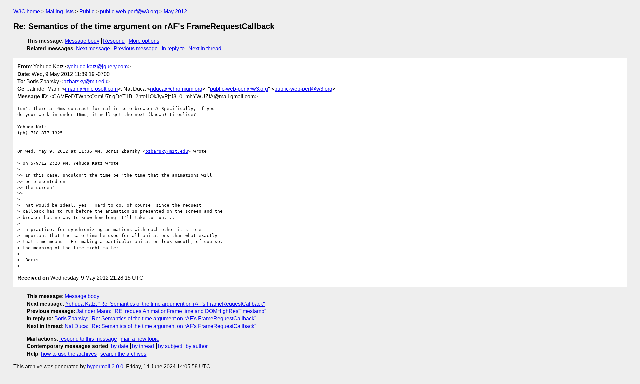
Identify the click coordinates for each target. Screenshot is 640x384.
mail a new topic (140, 339)
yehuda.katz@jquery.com (98, 66)
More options (144, 41)
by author (197, 346)
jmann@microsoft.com (91, 89)
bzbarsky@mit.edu (85, 81)
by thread (143, 346)
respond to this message (88, 339)
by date (119, 346)
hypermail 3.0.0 (105, 366)
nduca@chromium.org (176, 89)
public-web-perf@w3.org (129, 11)
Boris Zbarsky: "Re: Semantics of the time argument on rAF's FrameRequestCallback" (155, 318)
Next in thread (204, 48)
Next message (93, 48)
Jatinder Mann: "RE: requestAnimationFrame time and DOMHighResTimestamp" (171, 311)
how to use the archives (69, 354)
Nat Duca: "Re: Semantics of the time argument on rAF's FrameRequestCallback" (160, 326)
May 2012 (175, 11)
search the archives (123, 354)
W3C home (26, 11)
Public (86, 11)
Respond (114, 41)
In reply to (173, 48)
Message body (82, 41)
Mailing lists (60, 11)
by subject (170, 346)
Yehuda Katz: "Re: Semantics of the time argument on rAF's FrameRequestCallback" (165, 304)
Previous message (136, 48)
